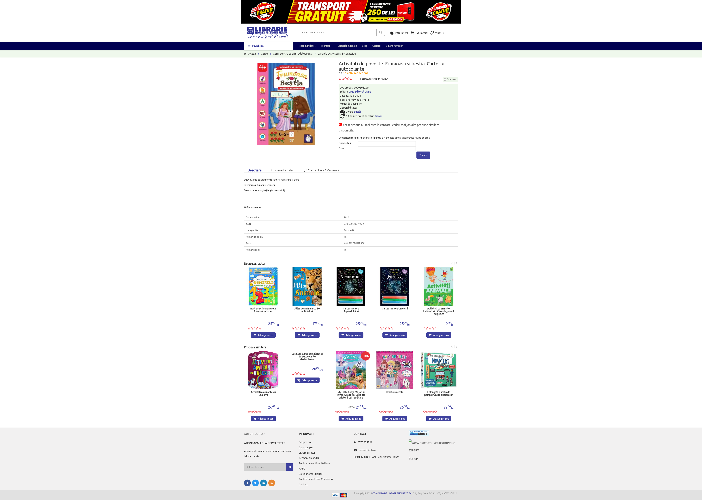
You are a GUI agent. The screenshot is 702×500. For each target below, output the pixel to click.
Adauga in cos (265, 335)
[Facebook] (247, 483)
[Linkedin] (263, 483)
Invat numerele (394, 392)
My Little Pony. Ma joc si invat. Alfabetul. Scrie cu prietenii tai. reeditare (351, 395)
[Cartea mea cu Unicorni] (395, 286)
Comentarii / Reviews (323, 170)
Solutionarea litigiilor (310, 473)
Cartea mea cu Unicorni (395, 308)
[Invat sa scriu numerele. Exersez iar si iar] (263, 286)
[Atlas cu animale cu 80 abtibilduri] (307, 286)
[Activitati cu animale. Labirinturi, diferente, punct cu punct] (439, 286)
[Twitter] (255, 483)
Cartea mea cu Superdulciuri (351, 310)
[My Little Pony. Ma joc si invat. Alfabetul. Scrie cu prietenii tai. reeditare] (351, 370)
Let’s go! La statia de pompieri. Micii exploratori (438, 393)
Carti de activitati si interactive (337, 53)
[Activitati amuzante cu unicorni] (263, 370)
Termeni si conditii (309, 458)
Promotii (325, 45)
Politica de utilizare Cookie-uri (316, 479)
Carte (264, 53)
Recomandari (306, 45)
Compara (451, 79)
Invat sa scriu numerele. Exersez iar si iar (263, 310)
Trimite (423, 155)
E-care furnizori (394, 45)
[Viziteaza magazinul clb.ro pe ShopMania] (419, 433)
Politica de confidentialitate (314, 463)
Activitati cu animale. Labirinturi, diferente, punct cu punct (438, 311)
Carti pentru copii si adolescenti (292, 53)
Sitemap (413, 458)
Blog (364, 45)
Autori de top (254, 433)
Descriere (254, 170)
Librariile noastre (347, 45)
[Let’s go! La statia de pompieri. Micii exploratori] (439, 370)
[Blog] (271, 483)
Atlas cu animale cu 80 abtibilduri (307, 310)
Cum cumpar (306, 447)
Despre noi (305, 442)
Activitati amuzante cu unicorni (263, 393)
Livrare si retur (307, 452)
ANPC (302, 468)
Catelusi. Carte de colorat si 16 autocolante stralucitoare (307, 357)
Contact (303, 484)
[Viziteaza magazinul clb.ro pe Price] (433, 443)
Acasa (252, 53)
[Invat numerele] (395, 370)
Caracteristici (284, 170)
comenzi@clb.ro (367, 450)
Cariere (376, 45)
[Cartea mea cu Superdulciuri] (351, 286)
